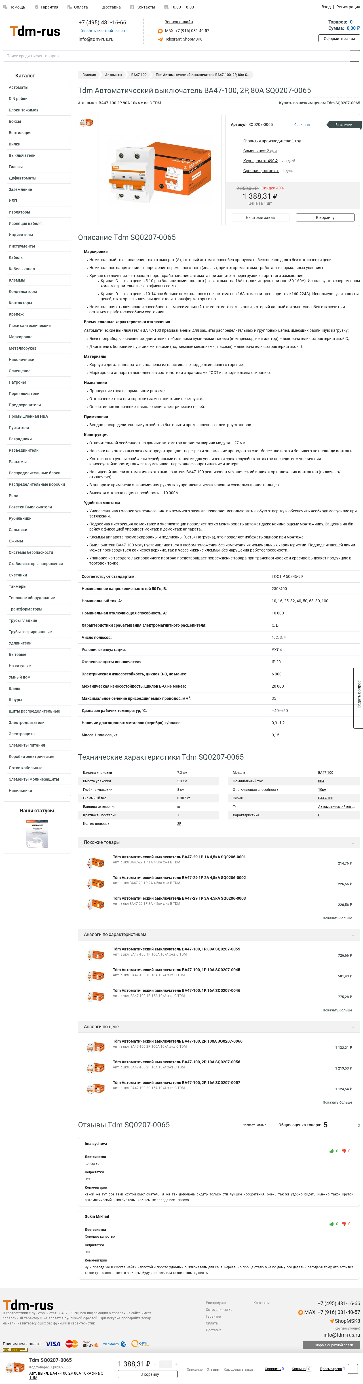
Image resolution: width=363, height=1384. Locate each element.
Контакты (145, 7)
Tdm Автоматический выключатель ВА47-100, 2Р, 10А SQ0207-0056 (176, 1062)
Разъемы (18, 461)
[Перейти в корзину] (322, 25)
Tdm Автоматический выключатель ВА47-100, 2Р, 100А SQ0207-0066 (177, 1041)
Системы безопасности (31, 552)
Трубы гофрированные (30, 631)
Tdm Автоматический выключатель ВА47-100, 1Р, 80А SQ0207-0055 (176, 949)
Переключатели (24, 393)
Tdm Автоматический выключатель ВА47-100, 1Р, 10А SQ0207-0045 (176, 969)
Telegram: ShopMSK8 (183, 39)
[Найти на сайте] (355, 56)
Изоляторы (19, 212)
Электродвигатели (27, 722)
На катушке (20, 666)
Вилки (14, 144)
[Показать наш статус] (37, 833)
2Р (179, 824)
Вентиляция (20, 132)
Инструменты (22, 246)
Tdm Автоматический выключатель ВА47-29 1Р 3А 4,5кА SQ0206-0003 (179, 898)
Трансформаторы (25, 609)
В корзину (325, 217)
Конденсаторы (23, 291)
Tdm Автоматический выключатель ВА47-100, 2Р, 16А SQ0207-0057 (176, 1082)
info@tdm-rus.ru (341, 1335)
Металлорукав (23, 348)
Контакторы (20, 303)
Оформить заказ (339, 38)
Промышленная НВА (28, 416)
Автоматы (18, 87)
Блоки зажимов (24, 110)
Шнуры (15, 700)
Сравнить (273, 1369)
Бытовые (17, 654)
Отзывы (213, 1370)
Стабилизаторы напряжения (36, 563)
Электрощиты (22, 734)
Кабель (16, 257)
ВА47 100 (139, 75)
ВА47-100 (325, 773)
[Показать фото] (86, 122)
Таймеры (17, 586)
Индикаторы (21, 235)
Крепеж (16, 314)
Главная (89, 75)
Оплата (81, 7)
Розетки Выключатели (30, 507)
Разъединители (24, 450)
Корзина (299, 1369)
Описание (194, 1370)
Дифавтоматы (22, 178)
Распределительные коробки (37, 484)
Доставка (111, 7)
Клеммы (17, 280)
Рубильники (20, 518)
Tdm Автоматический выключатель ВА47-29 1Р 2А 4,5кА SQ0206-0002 (179, 877)
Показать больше (337, 918)
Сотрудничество (219, 1310)
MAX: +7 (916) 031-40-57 (186, 30)
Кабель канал (22, 269)
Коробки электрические (31, 756)
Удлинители (20, 643)
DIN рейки (18, 98)
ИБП (13, 200)
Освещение (20, 371)
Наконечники (21, 359)
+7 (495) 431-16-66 (101, 22)
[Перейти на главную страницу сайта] (35, 31)
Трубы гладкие (23, 620)
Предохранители (25, 405)
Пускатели (19, 427)
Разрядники (20, 439)
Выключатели (22, 155)
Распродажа (216, 1303)
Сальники (18, 529)
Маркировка (21, 337)
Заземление (20, 189)
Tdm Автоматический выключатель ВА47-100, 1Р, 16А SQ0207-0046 (176, 990)
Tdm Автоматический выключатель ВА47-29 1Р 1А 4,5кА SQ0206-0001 (179, 857)
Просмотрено (331, 1369)
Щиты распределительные (34, 711)
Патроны (17, 382)
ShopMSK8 (347, 1321)
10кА (322, 790)
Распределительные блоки (34, 473)
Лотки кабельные (26, 768)
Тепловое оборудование (32, 597)
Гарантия (49, 7)
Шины (14, 688)
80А (321, 781)
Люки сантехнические (30, 325)
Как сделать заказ (239, 1370)
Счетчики (18, 575)
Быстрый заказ (260, 217)
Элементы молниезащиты (34, 779)
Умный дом (20, 677)
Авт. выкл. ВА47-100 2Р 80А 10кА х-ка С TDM (66, 1375)
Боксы (15, 121)
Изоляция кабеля (25, 223)
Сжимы (16, 541)
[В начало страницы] (353, 1369)
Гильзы (16, 166)
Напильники (20, 790)
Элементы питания (27, 745)
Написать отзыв (254, 1125)
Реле (13, 495)
